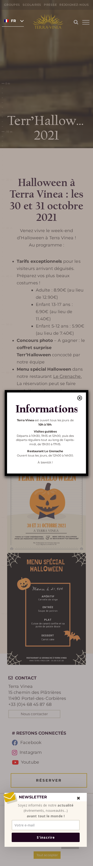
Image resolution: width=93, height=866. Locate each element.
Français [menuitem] (13, 21)
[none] (13, 20)
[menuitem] (13, 20)
